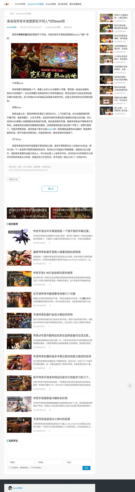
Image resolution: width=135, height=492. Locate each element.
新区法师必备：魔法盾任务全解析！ (120, 28)
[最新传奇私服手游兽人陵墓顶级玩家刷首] (19, 258)
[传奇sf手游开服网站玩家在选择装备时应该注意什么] (19, 341)
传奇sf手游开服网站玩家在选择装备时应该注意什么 (63, 335)
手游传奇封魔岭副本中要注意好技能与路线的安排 (62, 356)
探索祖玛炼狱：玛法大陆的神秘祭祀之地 (120, 79)
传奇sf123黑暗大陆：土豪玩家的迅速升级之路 (121, 17)
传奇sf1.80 (13, 179)
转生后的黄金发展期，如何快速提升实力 (120, 38)
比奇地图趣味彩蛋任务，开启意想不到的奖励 (120, 48)
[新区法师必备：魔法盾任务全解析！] (106, 25)
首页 (12, 13)
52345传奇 (20, 4)
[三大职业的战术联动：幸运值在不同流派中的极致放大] (106, 56)
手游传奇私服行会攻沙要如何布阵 (53, 314)
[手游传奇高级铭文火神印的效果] (19, 425)
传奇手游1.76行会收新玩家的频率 (53, 272)
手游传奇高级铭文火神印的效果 (51, 419)
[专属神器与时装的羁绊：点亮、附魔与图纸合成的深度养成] (106, 67)
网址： (70, 462)
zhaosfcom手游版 (35, 4)
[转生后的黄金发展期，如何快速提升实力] (106, 36)
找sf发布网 (63, 4)
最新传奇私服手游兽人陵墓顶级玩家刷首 (57, 252)
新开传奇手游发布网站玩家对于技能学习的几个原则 (63, 377)
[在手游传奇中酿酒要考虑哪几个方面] (19, 299)
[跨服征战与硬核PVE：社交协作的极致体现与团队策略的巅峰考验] (106, 98)
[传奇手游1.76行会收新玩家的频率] (19, 279)
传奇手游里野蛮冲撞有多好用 (50, 398)
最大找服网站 (75, 4)
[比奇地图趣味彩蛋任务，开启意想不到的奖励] (106, 46)
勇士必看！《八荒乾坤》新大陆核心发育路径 (120, 110)
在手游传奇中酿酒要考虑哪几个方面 (54, 293)
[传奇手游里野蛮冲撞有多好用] (19, 404)
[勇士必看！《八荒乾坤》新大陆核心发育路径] (106, 108)
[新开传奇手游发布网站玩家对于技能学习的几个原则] (19, 383)
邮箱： (41, 462)
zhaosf (50, 129)
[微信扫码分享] (72, 488)
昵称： (13, 462)
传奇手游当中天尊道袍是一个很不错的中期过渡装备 (63, 231)
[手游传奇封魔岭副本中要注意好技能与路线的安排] (19, 362)
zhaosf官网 (51, 4)
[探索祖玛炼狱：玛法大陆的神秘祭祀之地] (106, 77)
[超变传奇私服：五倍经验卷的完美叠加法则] (106, 87)
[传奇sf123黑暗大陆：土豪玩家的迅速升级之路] (106, 15)
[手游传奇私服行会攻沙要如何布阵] (19, 320)
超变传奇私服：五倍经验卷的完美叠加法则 (120, 89)
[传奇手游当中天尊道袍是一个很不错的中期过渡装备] (19, 237)
